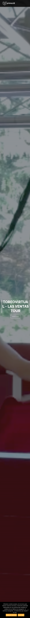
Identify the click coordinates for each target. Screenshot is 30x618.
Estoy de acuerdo (11, 615)
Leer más (21, 615)
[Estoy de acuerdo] (28, 610)
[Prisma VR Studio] (8, 3)
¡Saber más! (15, 316)
